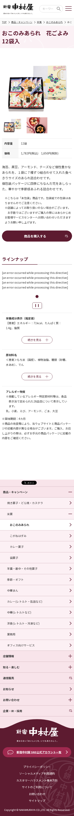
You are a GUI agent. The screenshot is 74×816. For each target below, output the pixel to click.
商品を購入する (35, 236)
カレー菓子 (17, 547)
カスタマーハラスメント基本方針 (37, 780)
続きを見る (34, 340)
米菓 (39, 22)
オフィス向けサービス (21, 645)
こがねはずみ (18, 536)
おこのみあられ (54, 22)
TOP (4, 22)
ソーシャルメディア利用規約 (37, 773)
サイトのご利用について (37, 787)
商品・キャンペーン (21, 22)
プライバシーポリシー (37, 767)
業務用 (11, 634)
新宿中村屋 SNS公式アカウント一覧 (39, 752)
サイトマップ (37, 801)
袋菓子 (14, 558)
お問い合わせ (37, 794)
